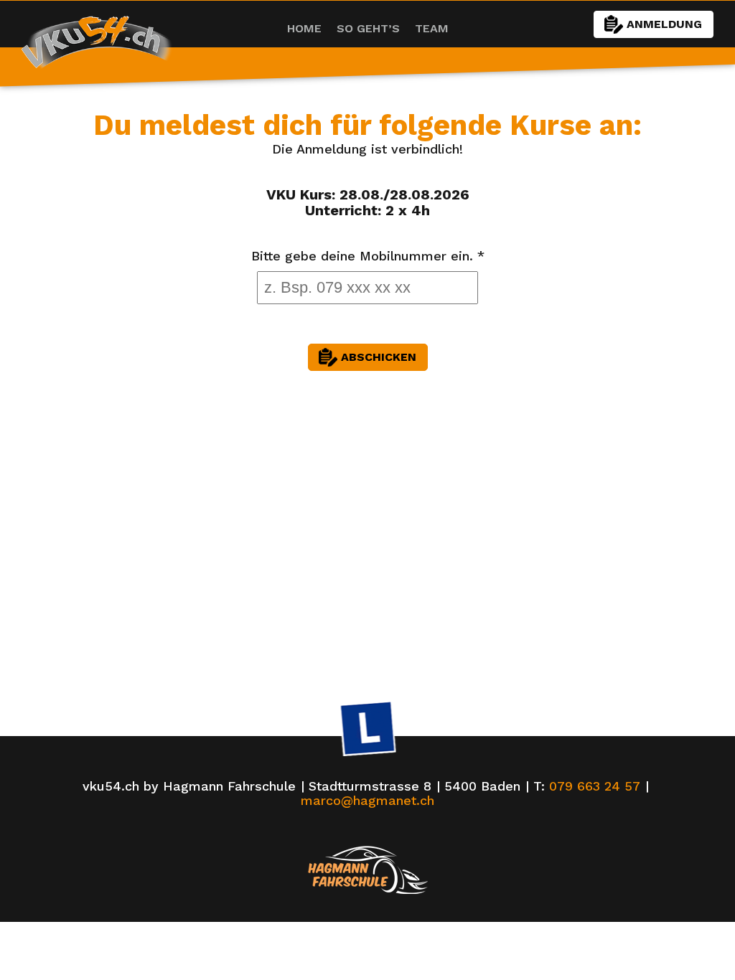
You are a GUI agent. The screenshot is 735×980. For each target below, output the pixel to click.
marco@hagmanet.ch (367, 800)
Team (432, 28)
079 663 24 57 (594, 785)
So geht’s (368, 28)
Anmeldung (664, 24)
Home (304, 28)
